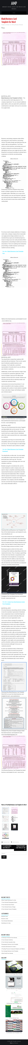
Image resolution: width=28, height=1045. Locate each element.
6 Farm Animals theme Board (7, 904)
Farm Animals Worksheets (7, 920)
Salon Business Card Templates (6, 847)
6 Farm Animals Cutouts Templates (8, 909)
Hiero (11, 1043)
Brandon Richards (19, 24)
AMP (14, 3)
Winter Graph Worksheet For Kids (8, 900)
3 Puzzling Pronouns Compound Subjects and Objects (13, 948)
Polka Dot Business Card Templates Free (21, 847)
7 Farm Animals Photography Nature (9, 902)
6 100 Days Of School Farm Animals (9, 937)
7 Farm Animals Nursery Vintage (8, 906)
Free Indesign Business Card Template (9, 951)
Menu (14, 13)
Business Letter (4, 918)
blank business (16, 842)
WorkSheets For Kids (6, 923)
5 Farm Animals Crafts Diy (7, 939)
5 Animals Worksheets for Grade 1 (8, 946)
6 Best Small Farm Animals (7, 953)
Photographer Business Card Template (9, 944)
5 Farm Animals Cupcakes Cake (8, 942)
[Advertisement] (14, 81)
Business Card (6, 842)
